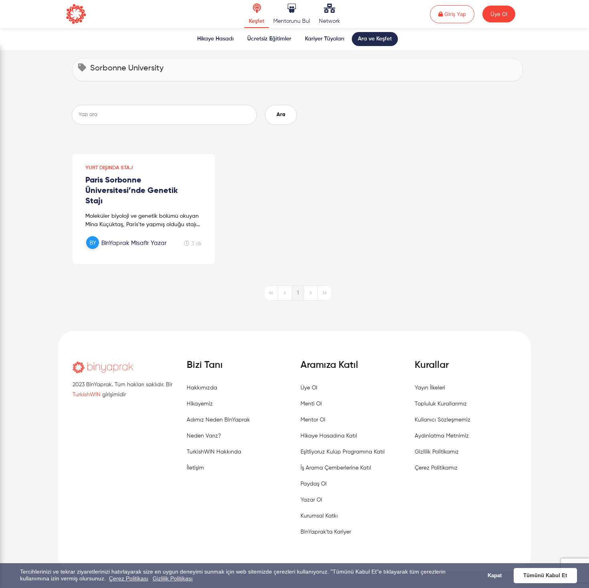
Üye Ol (498, 14)
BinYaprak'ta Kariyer (326, 532)
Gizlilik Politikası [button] (173, 578)
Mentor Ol (313, 420)
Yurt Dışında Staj (109, 168)
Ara (280, 114)
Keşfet (256, 21)
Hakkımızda (202, 388)
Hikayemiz (200, 404)
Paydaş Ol (314, 484)
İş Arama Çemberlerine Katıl (336, 468)
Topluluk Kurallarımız (441, 404)
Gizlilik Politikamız (437, 452)
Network (329, 21)
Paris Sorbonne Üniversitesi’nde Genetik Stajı (131, 191)
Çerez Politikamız (436, 468)
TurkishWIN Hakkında (214, 452)
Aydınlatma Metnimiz (442, 436)
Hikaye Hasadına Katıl (329, 436)
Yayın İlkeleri (430, 388)
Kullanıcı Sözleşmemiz (442, 420)
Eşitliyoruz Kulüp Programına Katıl (343, 452)
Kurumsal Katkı (319, 516)
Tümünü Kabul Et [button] (545, 575)
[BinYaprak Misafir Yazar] (127, 252)
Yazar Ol (311, 500)
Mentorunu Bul (291, 21)
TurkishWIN (87, 394)
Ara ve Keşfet (375, 39)
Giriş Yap (458, 13)
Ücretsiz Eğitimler (269, 39)
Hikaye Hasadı (215, 39)
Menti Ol (311, 404)
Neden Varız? (204, 436)
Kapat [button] (495, 575)
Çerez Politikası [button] (128, 578)
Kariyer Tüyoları (324, 39)
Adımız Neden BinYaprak (218, 420)
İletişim (195, 468)
